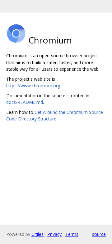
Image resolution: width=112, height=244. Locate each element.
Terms (71, 234)
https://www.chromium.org (33, 86)
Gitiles (37, 234)
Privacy (54, 234)
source (99, 234)
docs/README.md (24, 102)
